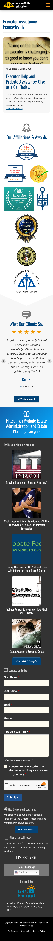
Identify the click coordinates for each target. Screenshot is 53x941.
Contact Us (25, 931)
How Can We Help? (17, 731)
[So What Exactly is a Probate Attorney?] (26, 464)
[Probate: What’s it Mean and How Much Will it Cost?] (26, 591)
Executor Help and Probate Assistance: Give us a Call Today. (25, 81)
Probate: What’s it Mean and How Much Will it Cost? (27, 611)
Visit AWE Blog (25, 661)
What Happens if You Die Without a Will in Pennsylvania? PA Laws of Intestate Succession (26, 524)
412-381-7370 (26, 857)
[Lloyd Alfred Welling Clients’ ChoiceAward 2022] (15, 181)
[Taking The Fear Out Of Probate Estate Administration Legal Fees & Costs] (26, 549)
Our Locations (25, 829)
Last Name (11, 690)
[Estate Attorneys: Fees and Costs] (26, 633)
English (22, 872)
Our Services (13, 931)
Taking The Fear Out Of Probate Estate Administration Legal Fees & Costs (26, 568)
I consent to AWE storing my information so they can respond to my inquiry (28, 770)
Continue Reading (14, 108)
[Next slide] (49, 361)
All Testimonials (25, 399)
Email (8, 704)
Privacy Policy (39, 931)
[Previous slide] (3, 361)
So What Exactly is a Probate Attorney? (27, 482)
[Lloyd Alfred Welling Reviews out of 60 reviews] (26, 160)
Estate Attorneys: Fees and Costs (26, 651)
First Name (12, 677)
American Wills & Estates (35, 923)
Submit (11, 797)
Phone (8, 718)
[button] (48, 5)
